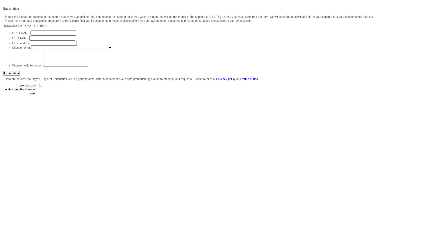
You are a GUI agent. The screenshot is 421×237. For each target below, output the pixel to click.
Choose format (21, 47)
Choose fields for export (27, 65)
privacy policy (226, 79)
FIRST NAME (21, 33)
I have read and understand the (20, 89)
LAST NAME (20, 38)
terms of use (250, 79)
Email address (21, 43)
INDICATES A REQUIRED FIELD (25, 25)
